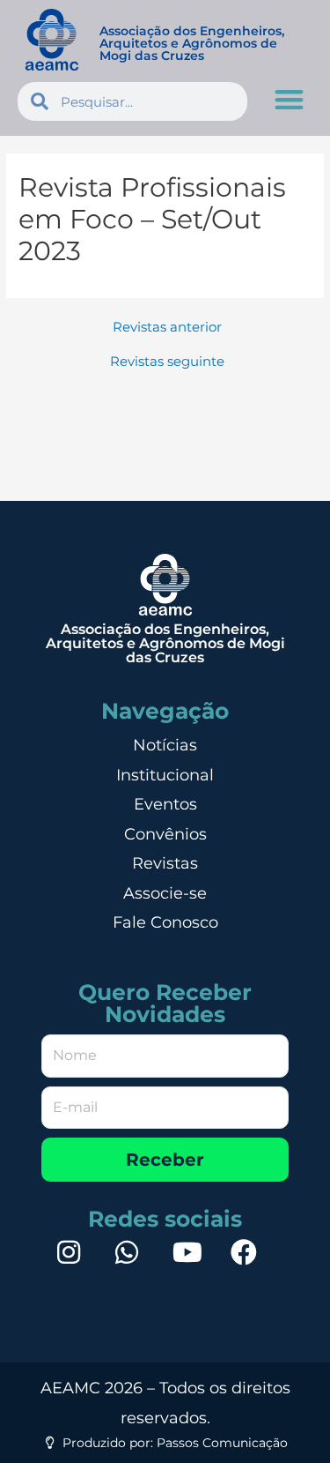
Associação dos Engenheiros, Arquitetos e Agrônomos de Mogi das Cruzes (191, 43)
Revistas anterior (167, 327)
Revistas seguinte (167, 362)
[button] (290, 99)
